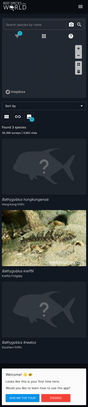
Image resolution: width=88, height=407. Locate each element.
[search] (79, 25)
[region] (44, 69)
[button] (44, 106)
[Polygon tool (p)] (78, 64)
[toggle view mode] (6, 116)
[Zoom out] (78, 55)
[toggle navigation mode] (18, 116)
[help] (71, 36)
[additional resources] (44, 36)
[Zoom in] (78, 48)
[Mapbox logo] (15, 92)
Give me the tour (22, 398)
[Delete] (78, 71)
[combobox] (34, 25)
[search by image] (71, 25)
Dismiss (56, 398)
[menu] (80, 6)
